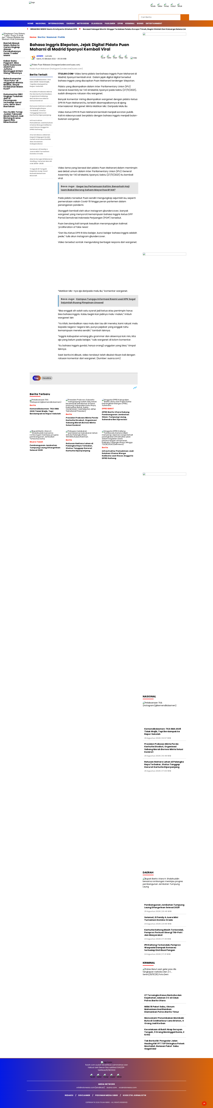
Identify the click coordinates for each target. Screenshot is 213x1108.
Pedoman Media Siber (106, 1095)
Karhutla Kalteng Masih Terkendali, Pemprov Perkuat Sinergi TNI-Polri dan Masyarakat (164, 932)
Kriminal (130, 23)
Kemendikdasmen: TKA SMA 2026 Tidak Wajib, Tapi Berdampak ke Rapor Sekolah (162, 731)
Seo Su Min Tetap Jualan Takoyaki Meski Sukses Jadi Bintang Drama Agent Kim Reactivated (13, 117)
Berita (41, 37)
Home (30, 23)
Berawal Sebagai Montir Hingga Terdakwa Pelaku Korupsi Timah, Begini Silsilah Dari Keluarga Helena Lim (134, 29)
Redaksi (69, 1095)
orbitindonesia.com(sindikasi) (90, 1087)
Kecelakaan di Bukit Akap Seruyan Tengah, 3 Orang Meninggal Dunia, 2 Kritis (164, 1032)
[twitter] (160, 6)
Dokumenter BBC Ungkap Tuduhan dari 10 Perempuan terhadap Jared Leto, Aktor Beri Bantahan (13, 100)
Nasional (41, 23)
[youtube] (174, 6)
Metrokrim (83, 23)
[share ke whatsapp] (116, 58)
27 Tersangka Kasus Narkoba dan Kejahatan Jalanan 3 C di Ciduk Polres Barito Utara (163, 998)
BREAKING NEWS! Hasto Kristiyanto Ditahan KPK (53, 29)
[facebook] (154, 6)
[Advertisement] (13, 168)
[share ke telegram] (122, 58)
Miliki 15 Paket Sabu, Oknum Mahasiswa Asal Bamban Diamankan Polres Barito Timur (161, 1009)
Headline (47, 378)
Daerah (71, 23)
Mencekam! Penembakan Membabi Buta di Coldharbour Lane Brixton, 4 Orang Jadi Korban (164, 1021)
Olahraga (96, 23)
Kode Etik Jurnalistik (134, 1095)
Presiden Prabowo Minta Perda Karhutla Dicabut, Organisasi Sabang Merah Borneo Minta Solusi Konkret (163, 747)
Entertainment (154, 23)
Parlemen (110, 23)
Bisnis (140, 23)
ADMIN (40, 56)
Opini (120, 23)
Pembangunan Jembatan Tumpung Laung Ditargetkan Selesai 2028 (164, 906)
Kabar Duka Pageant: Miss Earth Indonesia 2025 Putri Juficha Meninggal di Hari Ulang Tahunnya (13, 66)
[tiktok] (180, 6)
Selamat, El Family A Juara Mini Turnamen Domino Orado (161, 918)
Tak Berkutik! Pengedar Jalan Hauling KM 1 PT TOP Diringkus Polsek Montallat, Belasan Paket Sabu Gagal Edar (164, 1044)
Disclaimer (84, 1095)
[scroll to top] (204, 1103)
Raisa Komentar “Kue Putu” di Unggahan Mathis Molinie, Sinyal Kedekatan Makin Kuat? (13, 83)
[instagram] (167, 6)
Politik (61, 37)
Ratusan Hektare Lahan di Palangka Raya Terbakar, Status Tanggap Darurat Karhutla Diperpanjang (164, 764)
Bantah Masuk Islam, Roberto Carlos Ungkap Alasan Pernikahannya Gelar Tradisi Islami (12, 49)
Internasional (56, 23)
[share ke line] (128, 58)
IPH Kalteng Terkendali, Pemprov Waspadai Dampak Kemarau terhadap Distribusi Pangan (162, 947)
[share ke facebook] (104, 58)
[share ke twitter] (110, 58)
